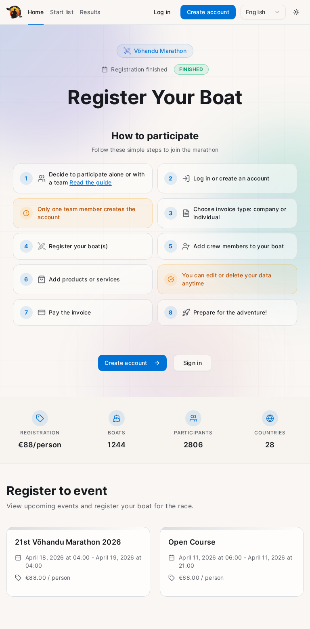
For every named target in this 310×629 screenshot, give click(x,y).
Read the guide (90, 182)
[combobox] (263, 12)
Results (90, 11)
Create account (208, 11)
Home (36, 11)
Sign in (192, 362)
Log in (162, 11)
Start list (61, 11)
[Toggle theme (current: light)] (296, 12)
